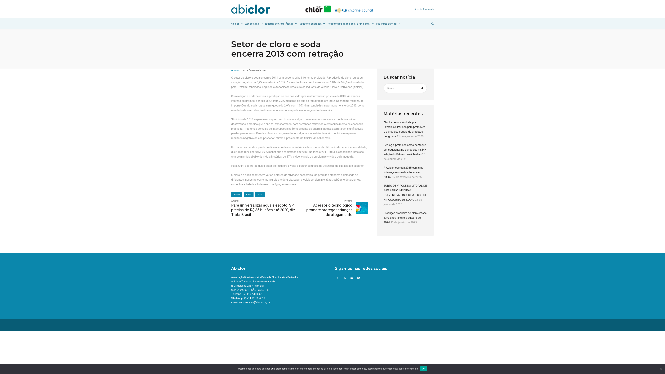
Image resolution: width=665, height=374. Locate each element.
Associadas (252, 23)
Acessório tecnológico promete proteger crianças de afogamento (329, 210)
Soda (260, 194)
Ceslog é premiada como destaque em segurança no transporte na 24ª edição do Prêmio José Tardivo (405, 149)
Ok (423, 368)
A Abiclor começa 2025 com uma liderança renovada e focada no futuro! (403, 172)
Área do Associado (424, 9)
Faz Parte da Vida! (386, 23)
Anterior (235, 200)
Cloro (248, 194)
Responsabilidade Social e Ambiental (349, 23)
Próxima (348, 200)
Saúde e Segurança (310, 23)
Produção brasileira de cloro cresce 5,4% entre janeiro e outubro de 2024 (405, 217)
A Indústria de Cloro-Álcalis (277, 23)
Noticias (235, 70)
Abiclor (235, 23)
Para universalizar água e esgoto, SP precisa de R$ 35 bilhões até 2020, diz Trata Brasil (263, 210)
